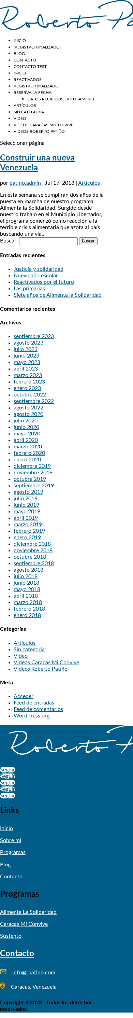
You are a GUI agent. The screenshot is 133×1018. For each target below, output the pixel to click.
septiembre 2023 (34, 336)
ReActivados (28, 80)
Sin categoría (29, 112)
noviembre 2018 (33, 550)
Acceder (23, 696)
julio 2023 (26, 349)
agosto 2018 (28, 570)
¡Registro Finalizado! (37, 47)
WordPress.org (31, 716)
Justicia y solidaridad (38, 269)
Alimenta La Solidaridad (28, 912)
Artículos (25, 105)
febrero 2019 (29, 531)
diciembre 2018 (32, 544)
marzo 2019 (28, 524)
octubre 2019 (30, 479)
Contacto (25, 60)
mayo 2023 (27, 362)
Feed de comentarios (38, 709)
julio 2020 (26, 420)
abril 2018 (26, 596)
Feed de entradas (34, 703)
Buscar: (9, 240)
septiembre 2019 (34, 485)
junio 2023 (26, 356)
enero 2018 (27, 615)
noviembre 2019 (33, 472)
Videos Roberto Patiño (39, 131)
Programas (13, 852)
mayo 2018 (27, 589)
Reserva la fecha (32, 92)
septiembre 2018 (34, 563)
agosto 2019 (28, 492)
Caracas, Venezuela (33, 987)
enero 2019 (27, 537)
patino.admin (25, 183)
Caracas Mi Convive (24, 924)
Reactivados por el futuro (44, 282)
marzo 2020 (28, 446)
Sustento (10, 936)
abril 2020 (26, 440)
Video (20, 118)
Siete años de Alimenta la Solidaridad (58, 295)
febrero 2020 (29, 453)
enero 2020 (27, 459)
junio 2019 (26, 505)
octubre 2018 (30, 557)
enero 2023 (27, 388)
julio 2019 (26, 498)
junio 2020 (26, 427)
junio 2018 (26, 583)
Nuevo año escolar (36, 275)
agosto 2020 (28, 414)
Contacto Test (30, 67)
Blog (19, 54)
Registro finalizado (36, 86)
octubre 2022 (30, 395)
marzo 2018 (28, 602)
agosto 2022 (28, 407)
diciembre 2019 (32, 466)
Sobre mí (10, 840)
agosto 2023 (28, 343)
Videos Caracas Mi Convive (43, 125)
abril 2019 (26, 518)
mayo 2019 (27, 511)
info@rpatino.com (33, 972)
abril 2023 (26, 369)
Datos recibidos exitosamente (61, 99)
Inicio (20, 41)
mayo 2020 (27, 433)
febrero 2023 (29, 382)
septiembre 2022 (34, 401)
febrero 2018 (29, 609)
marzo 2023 (28, 375)
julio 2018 (26, 576)
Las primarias (29, 288)
